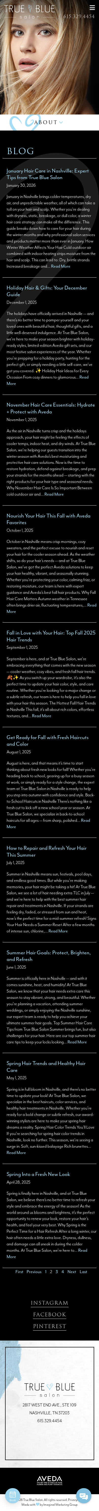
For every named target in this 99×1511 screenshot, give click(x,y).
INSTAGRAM (50, 1303)
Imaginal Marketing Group (60, 1505)
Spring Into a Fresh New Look (38, 1174)
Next (72, 1272)
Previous (34, 1272)
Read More (60, 266)
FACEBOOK (49, 1315)
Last (83, 1272)
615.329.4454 (79, 16)
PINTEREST (49, 1326)
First (19, 1272)
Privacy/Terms (77, 1500)
